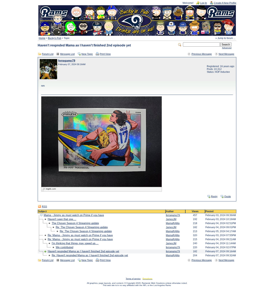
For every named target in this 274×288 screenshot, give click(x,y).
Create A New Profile (225, 3)
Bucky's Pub (54, 38)
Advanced (226, 48)
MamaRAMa (173, 223)
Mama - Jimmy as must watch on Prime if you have (74, 215)
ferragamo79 (66, 60)
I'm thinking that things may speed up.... (75, 243)
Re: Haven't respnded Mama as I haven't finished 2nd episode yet (90, 255)
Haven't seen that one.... (62, 219)
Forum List (47, 54)
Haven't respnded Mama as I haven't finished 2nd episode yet (83, 251)
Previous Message (202, 54)
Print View (105, 54)
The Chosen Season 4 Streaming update (75, 223)
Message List (67, 54)
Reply (214, 196)
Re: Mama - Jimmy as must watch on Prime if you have (80, 235)
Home (42, 38)
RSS (44, 206)
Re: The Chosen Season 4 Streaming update (82, 227)
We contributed (64, 247)
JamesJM (171, 219)
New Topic (87, 54)
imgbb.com (51, 189)
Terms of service (133, 279)
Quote (227, 196)
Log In (203, 3)
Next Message (226, 54)
